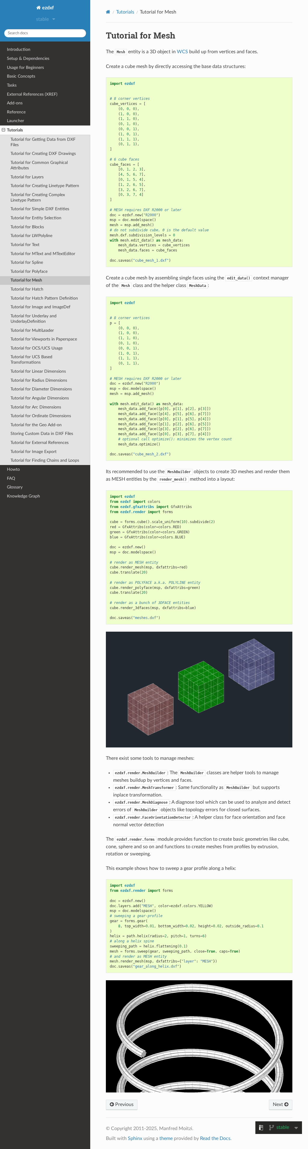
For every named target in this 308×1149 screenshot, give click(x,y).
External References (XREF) (32, 94)
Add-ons (15, 103)
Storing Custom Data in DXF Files (42, 433)
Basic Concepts (21, 76)
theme (166, 1138)
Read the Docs (215, 1138)
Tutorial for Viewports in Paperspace (44, 339)
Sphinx (135, 1138)
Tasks (12, 85)
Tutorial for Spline (27, 262)
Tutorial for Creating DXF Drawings (43, 153)
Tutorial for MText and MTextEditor (43, 253)
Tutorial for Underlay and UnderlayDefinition (34, 319)
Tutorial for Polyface (29, 271)
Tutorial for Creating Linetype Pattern (45, 185)
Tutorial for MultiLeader (32, 330)
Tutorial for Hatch (27, 289)
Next (278, 1104)
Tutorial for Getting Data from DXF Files (43, 142)
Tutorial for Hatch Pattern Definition (44, 298)
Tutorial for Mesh (26, 280)
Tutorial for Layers (27, 177)
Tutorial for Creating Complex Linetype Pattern (38, 197)
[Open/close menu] (3, 130)
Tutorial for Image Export (34, 451)
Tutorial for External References (40, 442)
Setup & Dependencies (28, 58)
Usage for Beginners (25, 67)
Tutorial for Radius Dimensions (39, 380)
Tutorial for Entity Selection (36, 218)
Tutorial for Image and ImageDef (40, 307)
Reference (16, 112)
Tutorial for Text (25, 244)
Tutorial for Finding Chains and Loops (45, 460)
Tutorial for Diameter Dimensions (41, 389)
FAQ (11, 478)
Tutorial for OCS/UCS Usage (37, 348)
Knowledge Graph (23, 496)
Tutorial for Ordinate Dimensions (41, 416)
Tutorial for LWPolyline (31, 235)
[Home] (108, 11)
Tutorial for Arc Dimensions (36, 407)
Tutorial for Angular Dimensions (40, 398)
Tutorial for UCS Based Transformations (31, 360)
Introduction (18, 49)
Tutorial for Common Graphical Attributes (39, 165)
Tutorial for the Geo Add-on (36, 425)
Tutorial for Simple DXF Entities (40, 209)
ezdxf (47, 7)
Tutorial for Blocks (27, 227)
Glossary (15, 487)
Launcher (15, 121)
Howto (13, 469)
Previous (124, 1104)
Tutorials (15, 130)
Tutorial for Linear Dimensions (38, 371)
